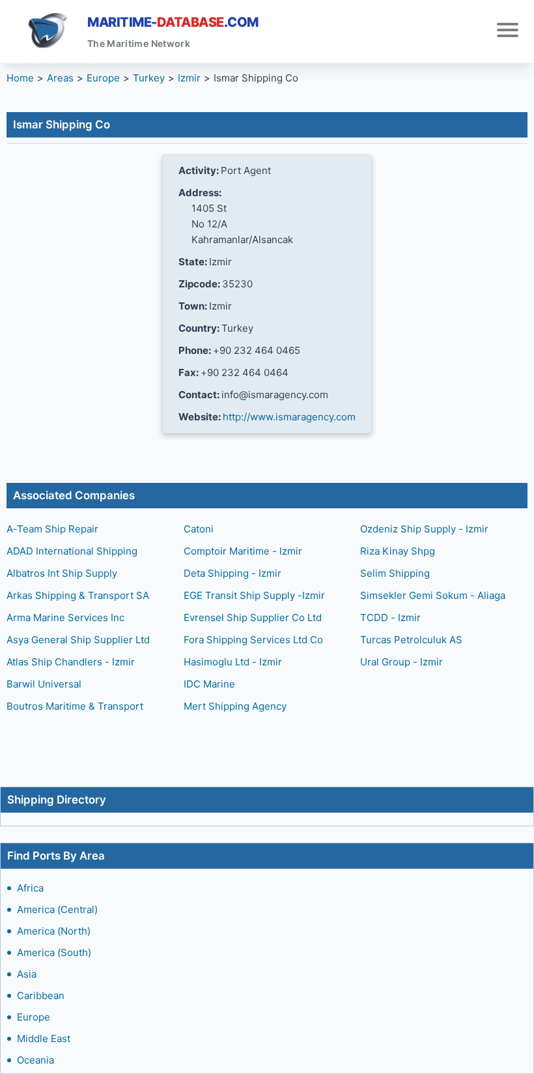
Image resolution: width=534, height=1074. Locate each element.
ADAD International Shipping (72, 551)
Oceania (35, 1060)
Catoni (199, 529)
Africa (30, 888)
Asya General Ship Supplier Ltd (78, 639)
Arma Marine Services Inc (65, 617)
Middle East (43, 1038)
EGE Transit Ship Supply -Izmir (254, 595)
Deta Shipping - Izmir (232, 573)
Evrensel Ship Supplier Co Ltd (253, 617)
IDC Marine (209, 684)
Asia (26, 974)
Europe (33, 1017)
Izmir (189, 78)
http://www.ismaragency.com (289, 417)
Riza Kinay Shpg (397, 551)
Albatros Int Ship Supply (62, 573)
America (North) (54, 931)
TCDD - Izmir (390, 617)
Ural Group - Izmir (401, 662)
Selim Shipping (395, 573)
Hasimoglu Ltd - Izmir (233, 662)
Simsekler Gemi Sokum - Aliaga (432, 595)
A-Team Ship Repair (52, 529)
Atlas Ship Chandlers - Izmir (71, 662)
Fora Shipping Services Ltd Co (253, 639)
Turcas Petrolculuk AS (411, 639)
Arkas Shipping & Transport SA (78, 595)
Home (20, 78)
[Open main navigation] (507, 31)
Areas (60, 78)
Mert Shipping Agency (235, 706)
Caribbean (40, 995)
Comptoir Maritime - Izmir (243, 551)
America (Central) (57, 909)
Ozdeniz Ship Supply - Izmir (424, 529)
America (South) (54, 952)
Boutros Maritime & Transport (75, 706)
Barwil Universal (44, 684)
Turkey (149, 78)
